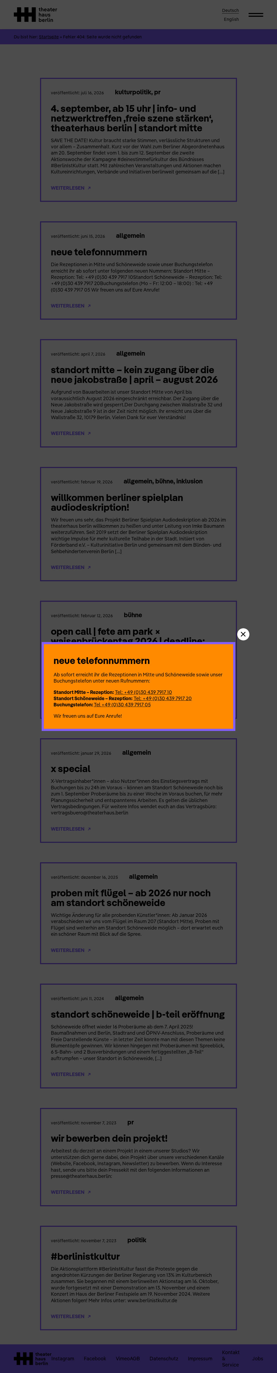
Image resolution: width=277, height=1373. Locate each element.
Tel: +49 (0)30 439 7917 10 (143, 692)
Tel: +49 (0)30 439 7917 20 (163, 698)
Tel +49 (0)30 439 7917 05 (122, 704)
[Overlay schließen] (243, 634)
